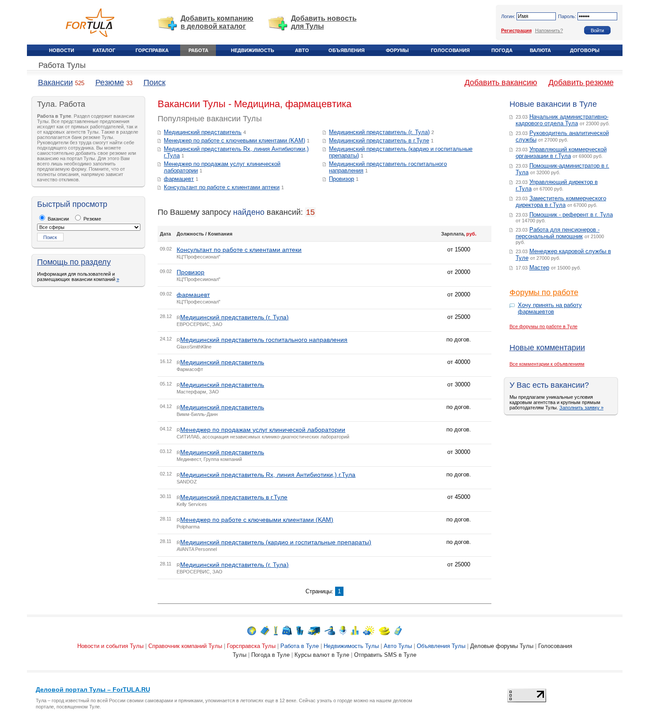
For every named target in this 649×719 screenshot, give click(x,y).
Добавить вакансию (500, 82)
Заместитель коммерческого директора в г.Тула (561, 201)
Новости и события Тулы (110, 646)
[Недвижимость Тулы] (300, 630)
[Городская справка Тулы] (276, 630)
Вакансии (55, 82)
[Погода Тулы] (369, 630)
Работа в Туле (299, 646)
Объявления (346, 50)
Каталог (104, 50)
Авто (302, 50)
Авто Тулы (398, 646)
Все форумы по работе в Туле (543, 326)
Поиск (154, 82)
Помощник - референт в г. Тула (571, 214)
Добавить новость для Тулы (324, 22)
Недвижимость (252, 50)
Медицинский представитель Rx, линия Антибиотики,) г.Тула (267, 474)
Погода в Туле (270, 655)
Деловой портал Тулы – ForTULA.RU (93, 689)
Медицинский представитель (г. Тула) (379, 132)
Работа (198, 50)
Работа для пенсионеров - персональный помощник (558, 233)
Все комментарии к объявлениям (547, 364)
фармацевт (179, 179)
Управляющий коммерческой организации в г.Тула (561, 152)
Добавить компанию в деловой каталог (217, 22)
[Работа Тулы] (287, 630)
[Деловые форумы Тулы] (342, 630)
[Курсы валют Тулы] (384, 630)
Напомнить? (549, 30)
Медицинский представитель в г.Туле (379, 140)
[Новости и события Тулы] (251, 630)
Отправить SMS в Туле (385, 655)
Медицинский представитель (202, 132)
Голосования (450, 50)
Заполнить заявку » (581, 407)
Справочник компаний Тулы (185, 646)
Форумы (397, 50)
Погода (502, 50)
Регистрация (516, 30)
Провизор (341, 179)
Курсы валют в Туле (321, 655)
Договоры (585, 50)
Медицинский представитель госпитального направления (263, 339)
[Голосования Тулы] (354, 630)
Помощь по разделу (74, 262)
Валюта (540, 50)
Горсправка (152, 50)
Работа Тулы (62, 65)
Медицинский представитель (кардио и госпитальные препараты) (275, 542)
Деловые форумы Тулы (501, 646)
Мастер (539, 267)
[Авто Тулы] (314, 630)
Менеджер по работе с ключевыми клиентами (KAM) (234, 140)
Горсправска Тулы (251, 646)
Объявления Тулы (441, 646)
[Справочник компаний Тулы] (265, 630)
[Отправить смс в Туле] (398, 630)
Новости (61, 50)
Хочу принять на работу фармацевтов (550, 308)
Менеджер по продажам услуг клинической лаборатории (262, 429)
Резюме (109, 82)
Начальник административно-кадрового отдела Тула (562, 120)
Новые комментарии (547, 347)
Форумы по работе (543, 292)
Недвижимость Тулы (351, 646)
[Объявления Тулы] (329, 630)
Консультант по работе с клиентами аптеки (221, 187)
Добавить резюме (581, 82)
